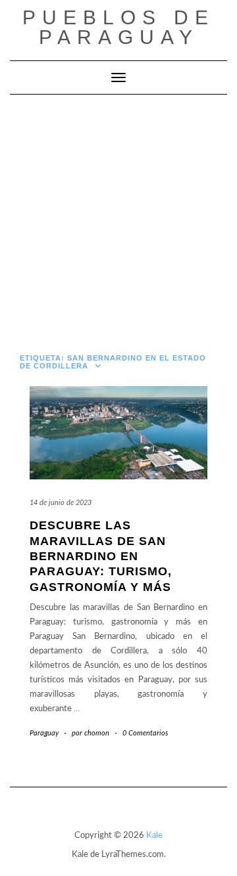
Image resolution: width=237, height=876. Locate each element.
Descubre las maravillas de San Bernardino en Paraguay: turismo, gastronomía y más (101, 556)
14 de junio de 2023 (61, 502)
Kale (154, 835)
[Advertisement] (118, 219)
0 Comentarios (145, 733)
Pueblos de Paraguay (118, 27)
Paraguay (44, 733)
